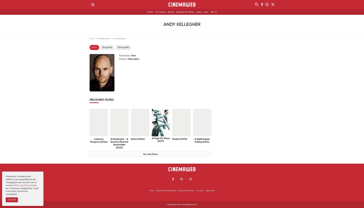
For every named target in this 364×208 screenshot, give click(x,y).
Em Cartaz (160, 12)
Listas (198, 12)
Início (92, 39)
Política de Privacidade (166, 191)
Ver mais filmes (150, 154)
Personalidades (103, 39)
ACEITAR (12, 200)
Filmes (150, 12)
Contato (200, 191)
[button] (173, 179)
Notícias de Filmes (185, 12)
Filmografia (123, 47)
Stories (171, 12)
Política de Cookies (186, 191)
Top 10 (213, 12)
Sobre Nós (210, 191)
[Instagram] (266, 4)
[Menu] (93, 4)
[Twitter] (272, 4)
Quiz (206, 12)
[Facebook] (262, 4)
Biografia (107, 47)
